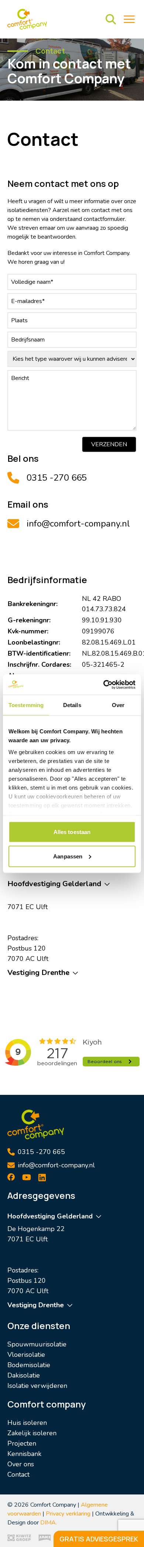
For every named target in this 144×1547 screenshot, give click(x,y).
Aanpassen (67, 856)
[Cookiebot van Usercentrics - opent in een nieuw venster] (104, 684)
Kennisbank (24, 1453)
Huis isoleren (27, 1422)
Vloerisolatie (26, 1354)
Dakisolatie (23, 1375)
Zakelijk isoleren (31, 1433)
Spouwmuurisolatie (36, 1344)
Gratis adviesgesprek (98, 1538)
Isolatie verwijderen (37, 1385)
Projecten (21, 1443)
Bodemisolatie (28, 1365)
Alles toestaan (72, 832)
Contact (18, 1474)
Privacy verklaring (68, 1514)
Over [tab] (118, 705)
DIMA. (48, 1523)
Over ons (20, 1464)
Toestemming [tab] (26, 705)
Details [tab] (72, 705)
